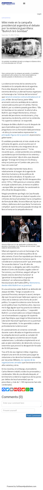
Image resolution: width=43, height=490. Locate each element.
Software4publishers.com (26, 486)
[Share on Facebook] (4, 389)
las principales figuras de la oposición (19, 133)
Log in (39, 14)
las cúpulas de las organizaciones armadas (18, 361)
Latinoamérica (6, 18)
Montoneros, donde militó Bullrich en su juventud (21, 284)
